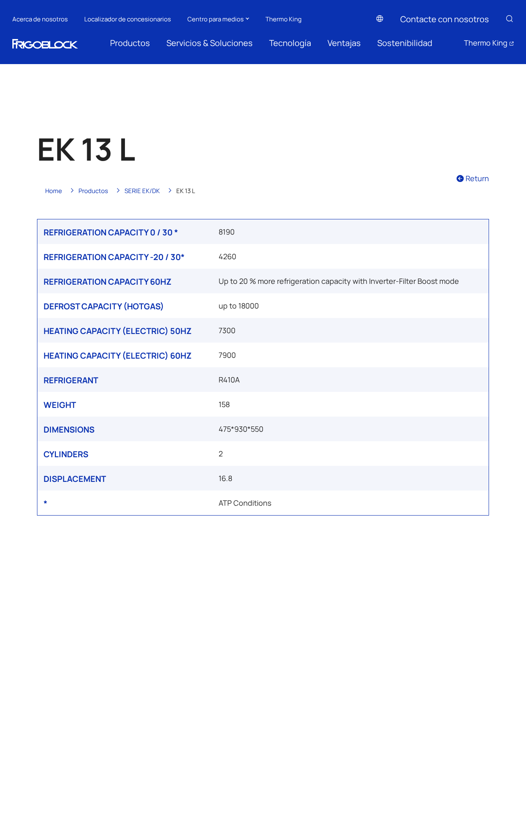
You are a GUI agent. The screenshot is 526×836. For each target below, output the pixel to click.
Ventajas (344, 42)
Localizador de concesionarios (127, 18)
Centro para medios (215, 18)
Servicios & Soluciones (209, 42)
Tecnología (290, 42)
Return (476, 178)
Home (53, 190)
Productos (130, 42)
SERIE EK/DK (142, 190)
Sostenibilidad (404, 42)
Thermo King (283, 18)
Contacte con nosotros (444, 19)
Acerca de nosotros (40, 18)
